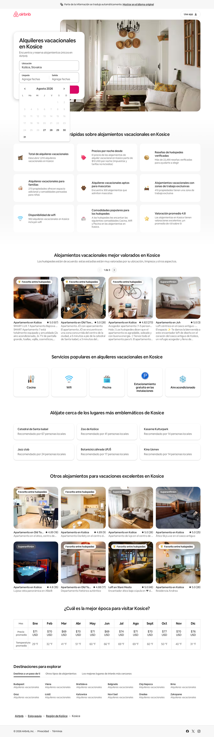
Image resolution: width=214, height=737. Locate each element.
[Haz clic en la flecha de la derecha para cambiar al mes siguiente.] (64, 89)
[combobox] (49, 67)
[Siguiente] (114, 270)
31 (25, 137)
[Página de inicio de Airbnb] (22, 14)
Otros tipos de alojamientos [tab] (61, 673)
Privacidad (43, 731)
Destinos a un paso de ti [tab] (27, 673)
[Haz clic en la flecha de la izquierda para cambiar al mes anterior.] (25, 89)
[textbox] (34, 79)
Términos (57, 731)
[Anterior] (100, 270)
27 (44, 130)
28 (51, 130)
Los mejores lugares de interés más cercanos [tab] (107, 673)
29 (57, 130)
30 (64, 130)
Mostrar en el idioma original (138, 4)
